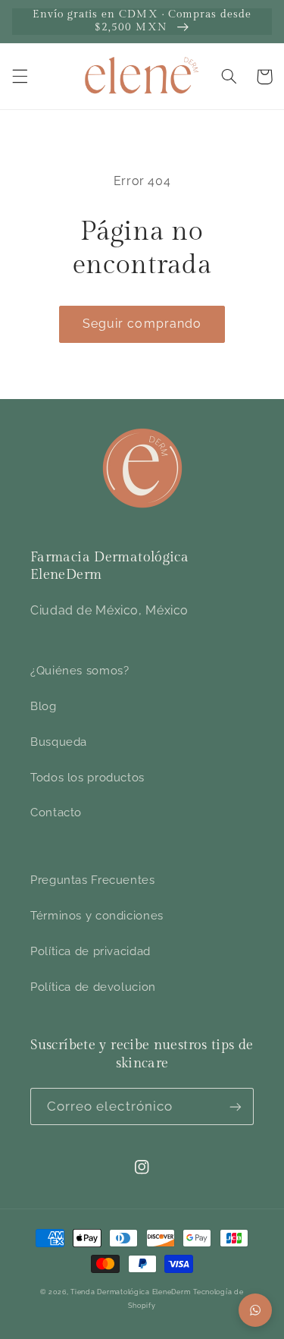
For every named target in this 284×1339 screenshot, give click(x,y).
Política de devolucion (93, 986)
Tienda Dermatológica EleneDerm (130, 1292)
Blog (43, 705)
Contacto (56, 812)
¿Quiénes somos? (79, 670)
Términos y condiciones (97, 915)
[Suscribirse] (235, 1106)
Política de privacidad (90, 951)
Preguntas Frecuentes (92, 879)
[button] (19, 76)
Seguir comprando (142, 323)
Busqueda (58, 741)
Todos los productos (87, 777)
